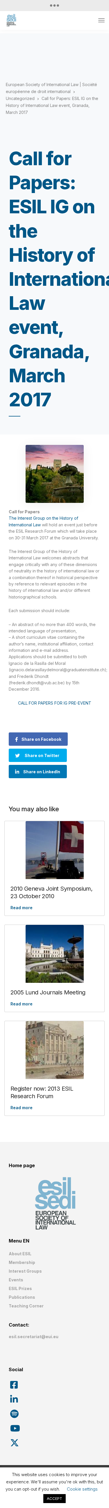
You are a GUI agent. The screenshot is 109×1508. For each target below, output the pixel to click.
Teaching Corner (26, 1305)
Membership (22, 1262)
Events (16, 1279)
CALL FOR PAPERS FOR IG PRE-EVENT (54, 703)
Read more (21, 907)
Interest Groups (25, 1271)
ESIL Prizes (20, 1288)
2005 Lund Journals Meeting (47, 992)
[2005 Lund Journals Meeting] (54, 954)
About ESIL (20, 1253)
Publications (22, 1297)
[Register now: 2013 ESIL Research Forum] (54, 1050)
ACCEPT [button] (54, 1498)
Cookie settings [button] (82, 1489)
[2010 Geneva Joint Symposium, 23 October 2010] (54, 850)
